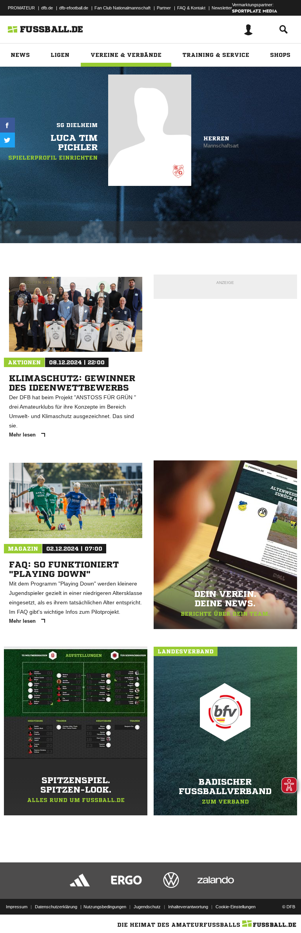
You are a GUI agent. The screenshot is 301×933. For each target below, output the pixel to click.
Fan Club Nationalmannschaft (122, 7)
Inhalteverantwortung (188, 906)
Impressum (16, 906)
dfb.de (47, 7)
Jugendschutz (147, 906)
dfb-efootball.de (73, 7)
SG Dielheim (77, 125)
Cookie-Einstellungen (236, 906)
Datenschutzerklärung (56, 906)
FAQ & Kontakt (191, 7)
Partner (164, 7)
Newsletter (222, 7)
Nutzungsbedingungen (104, 906)
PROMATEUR (21, 7)
